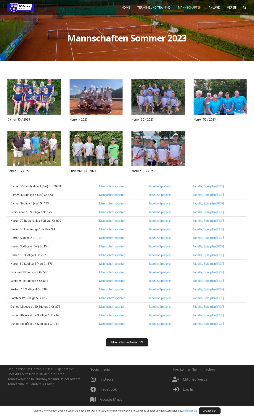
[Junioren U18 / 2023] (96, 148)
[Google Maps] (95, 399)
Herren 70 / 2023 (18, 171)
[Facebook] (95, 389)
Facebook (108, 389)
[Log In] (178, 389)
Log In (188, 389)
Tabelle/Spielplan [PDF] (208, 186)
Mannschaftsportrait (112, 186)
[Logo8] (20, 7)
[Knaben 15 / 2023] (158, 148)
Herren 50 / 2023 (205, 119)
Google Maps (111, 399)
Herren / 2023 (79, 119)
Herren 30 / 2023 (142, 119)
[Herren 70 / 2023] (34, 148)
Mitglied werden (196, 379)
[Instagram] (95, 379)
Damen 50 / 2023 (18, 119)
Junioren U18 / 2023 (83, 171)
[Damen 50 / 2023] (34, 97)
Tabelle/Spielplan (160, 186)
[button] (204, 7)
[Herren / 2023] (96, 97)
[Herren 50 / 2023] (220, 97)
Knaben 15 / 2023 (143, 171)
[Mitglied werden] (178, 379)
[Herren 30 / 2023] (158, 97)
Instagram (108, 379)
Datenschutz (190, 410)
